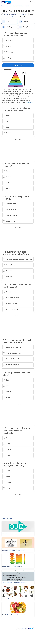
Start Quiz (18, 65)
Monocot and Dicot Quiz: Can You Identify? (13, 550)
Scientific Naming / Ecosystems (11, 534)
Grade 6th (24, 14)
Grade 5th (18, 14)
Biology (6, 14)
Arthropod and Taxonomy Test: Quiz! (12, 598)
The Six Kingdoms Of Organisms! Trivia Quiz (14, 582)
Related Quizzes (7, 518)
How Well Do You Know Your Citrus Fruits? (13, 615)
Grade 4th (13, 14)
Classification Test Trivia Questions (12, 566)
